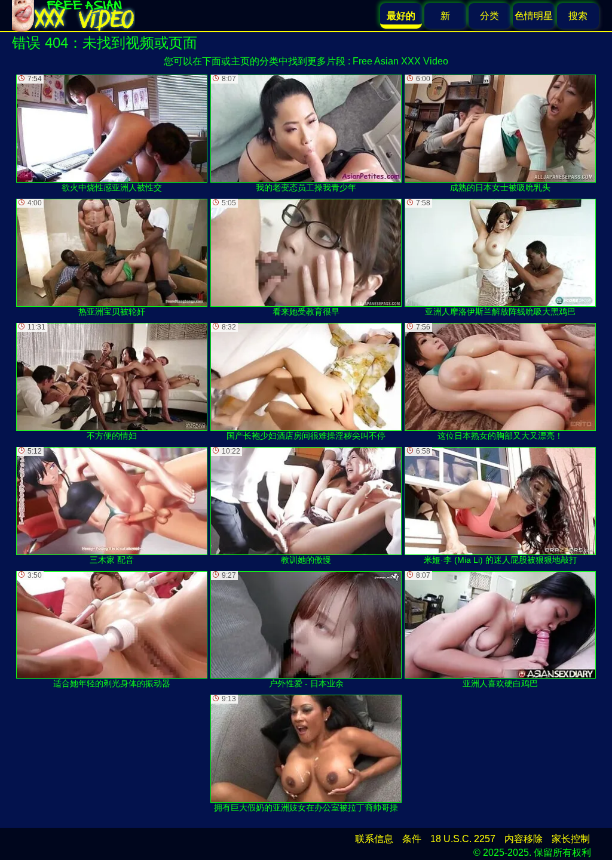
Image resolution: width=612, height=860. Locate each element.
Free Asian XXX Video (400, 61)
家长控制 (571, 839)
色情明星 (534, 16)
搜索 (577, 16)
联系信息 (374, 839)
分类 (489, 16)
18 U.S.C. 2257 (462, 839)
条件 (411, 839)
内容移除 (523, 839)
